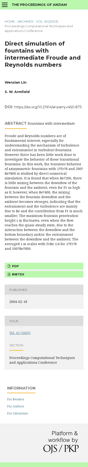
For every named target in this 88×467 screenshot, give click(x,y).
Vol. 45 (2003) (47, 21)
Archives (25, 21)
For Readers (15, 399)
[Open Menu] (4, 4)
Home (10, 21)
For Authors (15, 406)
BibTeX (17, 274)
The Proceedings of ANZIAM (39, 5)
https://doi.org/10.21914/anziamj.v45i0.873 (48, 107)
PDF (15, 266)
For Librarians (17, 413)
